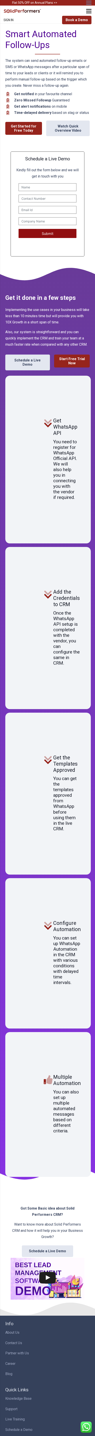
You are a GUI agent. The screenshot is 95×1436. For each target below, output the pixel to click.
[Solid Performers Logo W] (23, 11)
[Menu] (88, 11)
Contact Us (13, 1343)
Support (11, 1409)
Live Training (15, 1419)
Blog (8, 1374)
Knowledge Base (18, 1398)
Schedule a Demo (18, 1430)
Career (10, 1363)
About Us (12, 1332)
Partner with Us (17, 1353)
